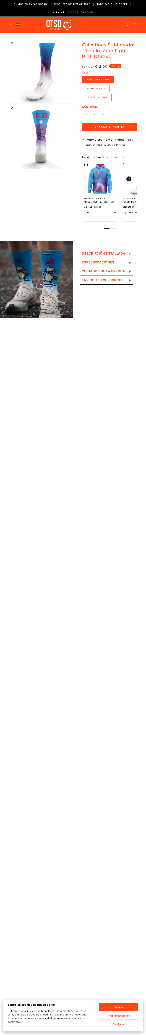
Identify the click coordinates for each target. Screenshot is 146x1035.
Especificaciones (106, 262)
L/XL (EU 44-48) (97, 97)
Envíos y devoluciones (106, 280)
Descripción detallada (106, 253)
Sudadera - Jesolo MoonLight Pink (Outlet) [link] (99, 200)
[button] (11, 25)
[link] (100, 178)
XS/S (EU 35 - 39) (98, 79)
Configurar (119, 1024)
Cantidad (89, 106)
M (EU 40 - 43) (96, 88)
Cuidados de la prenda (106, 271)
